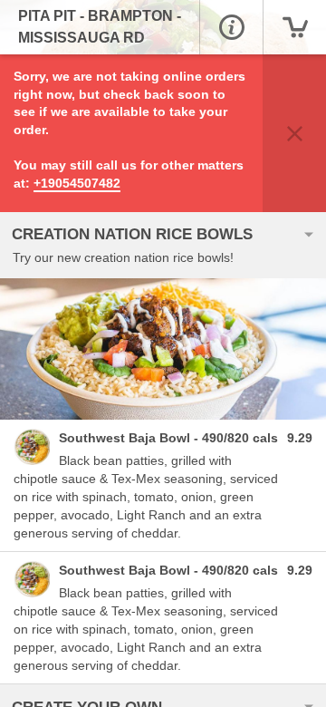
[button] (231, 27)
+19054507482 (77, 183)
